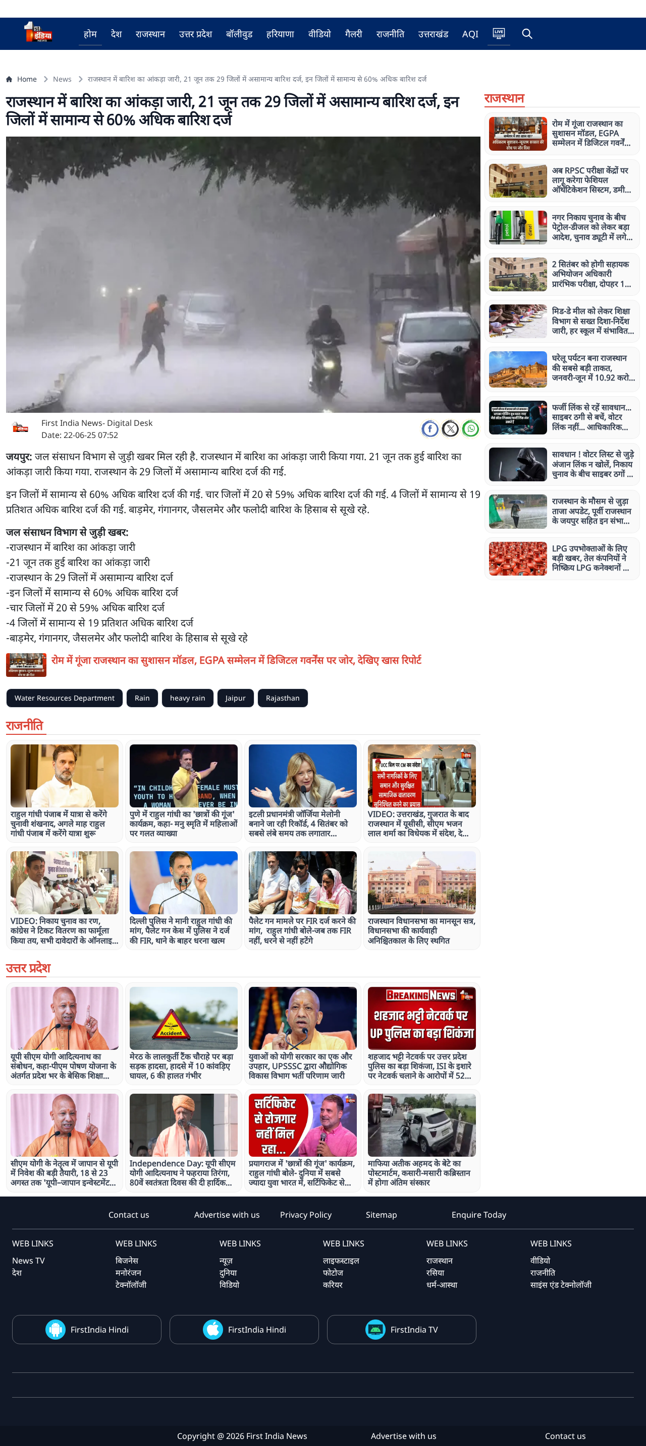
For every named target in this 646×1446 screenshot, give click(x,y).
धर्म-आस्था (441, 1284)
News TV (28, 1260)
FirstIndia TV (414, 1329)
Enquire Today (479, 1214)
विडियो (229, 1284)
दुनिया (228, 1272)
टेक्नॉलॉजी (131, 1284)
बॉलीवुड (239, 34)
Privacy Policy (306, 1214)
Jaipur (236, 698)
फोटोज (333, 1272)
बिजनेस (127, 1260)
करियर (333, 1284)
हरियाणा (280, 34)
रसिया (435, 1272)
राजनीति (390, 34)
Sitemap (381, 1214)
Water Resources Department (65, 698)
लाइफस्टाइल (341, 1260)
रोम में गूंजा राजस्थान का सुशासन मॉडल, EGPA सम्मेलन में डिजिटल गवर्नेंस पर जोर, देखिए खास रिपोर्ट (236, 660)
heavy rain (187, 698)
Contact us (129, 1214)
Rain (142, 698)
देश (116, 34)
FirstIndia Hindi (100, 1329)
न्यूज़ (226, 1260)
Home (27, 79)
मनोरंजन (128, 1272)
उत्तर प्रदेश (195, 34)
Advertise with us (227, 1214)
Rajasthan (283, 698)
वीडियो (319, 34)
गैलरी (353, 34)
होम (90, 34)
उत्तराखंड (433, 34)
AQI (470, 34)
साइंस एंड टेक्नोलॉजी (560, 1284)
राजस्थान (150, 34)
